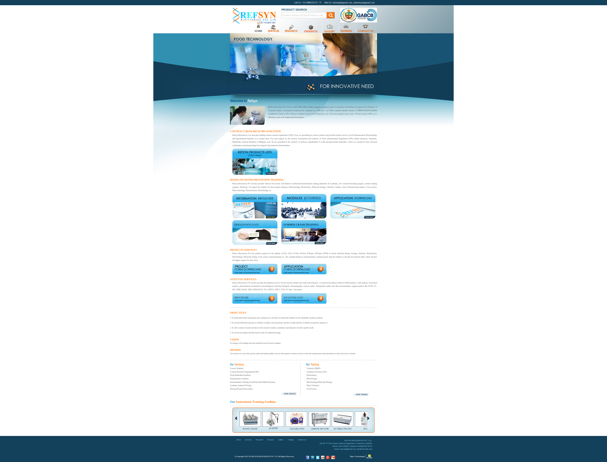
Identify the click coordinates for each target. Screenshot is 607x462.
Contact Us (302, 440)
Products (270, 440)
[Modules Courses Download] (303, 206)
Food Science (312, 389)
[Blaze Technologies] (369, 456)
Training (291, 440)
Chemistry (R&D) (313, 368)
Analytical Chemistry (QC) (317, 372)
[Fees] (255, 232)
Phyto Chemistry (313, 385)
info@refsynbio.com (364, 449)
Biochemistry (312, 375)
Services (248, 440)
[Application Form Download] (254, 162)
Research (259, 440)
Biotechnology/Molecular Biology (319, 382)
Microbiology (312, 379)
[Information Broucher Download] (254, 198)
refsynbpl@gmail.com (347, 449)
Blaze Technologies (357, 456)
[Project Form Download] (254, 269)
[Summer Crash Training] (303, 232)
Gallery (281, 440)
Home (238, 440)
